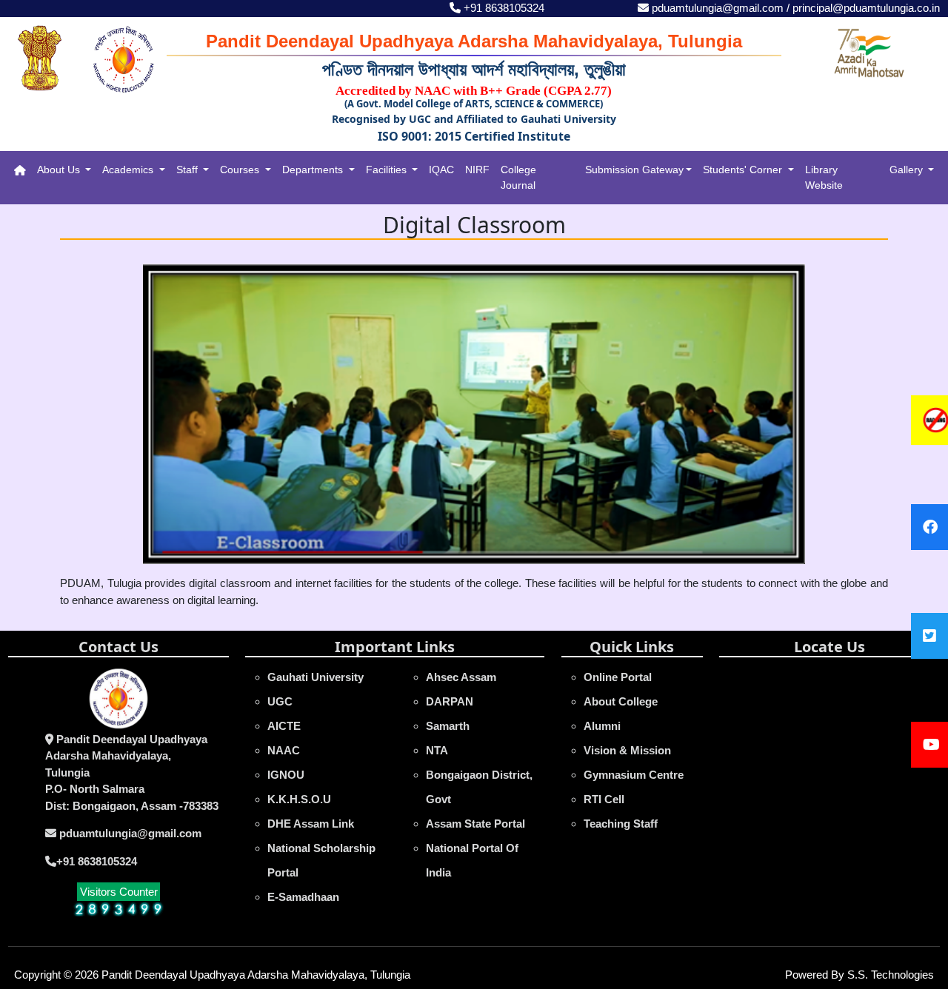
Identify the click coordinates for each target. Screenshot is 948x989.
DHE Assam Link (310, 823)
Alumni (602, 726)
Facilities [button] (388, 169)
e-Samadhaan (303, 897)
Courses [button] (241, 169)
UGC (280, 701)
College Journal (518, 177)
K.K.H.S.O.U (299, 799)
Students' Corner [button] (744, 169)
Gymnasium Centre (634, 774)
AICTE (284, 726)
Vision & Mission (627, 750)
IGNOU (285, 774)
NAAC (283, 750)
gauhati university (315, 677)
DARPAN (449, 701)
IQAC (441, 169)
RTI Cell (604, 799)
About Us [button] (60, 169)
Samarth (448, 726)
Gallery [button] (907, 169)
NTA (437, 750)
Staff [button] (188, 169)
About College (621, 701)
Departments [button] (314, 169)
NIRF (477, 169)
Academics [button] (129, 169)
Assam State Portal (475, 823)
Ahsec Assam (461, 677)
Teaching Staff (621, 823)
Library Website (824, 177)
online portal (618, 677)
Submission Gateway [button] (634, 169)
